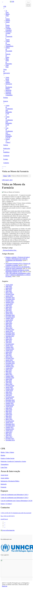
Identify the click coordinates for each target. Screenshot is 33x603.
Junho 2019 (9, 393)
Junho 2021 (9, 369)
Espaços (5, 101)
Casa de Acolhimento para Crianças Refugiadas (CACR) (16, 500)
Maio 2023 (9, 341)
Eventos (5, 159)
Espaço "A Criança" (6, 503)
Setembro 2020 (10, 377)
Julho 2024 (9, 321)
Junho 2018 (9, 409)
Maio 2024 (9, 325)
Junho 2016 (9, 414)
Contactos (5, 163)
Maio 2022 (9, 353)
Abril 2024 (9, 326)
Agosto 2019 (9, 390)
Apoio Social (7, 78)
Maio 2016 (9, 416)
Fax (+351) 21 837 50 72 (8, 516)
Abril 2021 (9, 373)
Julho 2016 (9, 413)
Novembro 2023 (10, 334)
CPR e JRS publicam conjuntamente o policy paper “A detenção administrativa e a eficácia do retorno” (18, 274)
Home (5, 176)
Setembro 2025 (10, 302)
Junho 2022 (9, 352)
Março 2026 (9, 292)
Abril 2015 (9, 435)
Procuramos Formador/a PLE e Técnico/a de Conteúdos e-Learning (18, 264)
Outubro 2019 (9, 389)
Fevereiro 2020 (10, 385)
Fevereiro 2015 (10, 438)
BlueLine (4, 586)
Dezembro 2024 (10, 315)
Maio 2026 (9, 289)
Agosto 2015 (9, 430)
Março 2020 (9, 384)
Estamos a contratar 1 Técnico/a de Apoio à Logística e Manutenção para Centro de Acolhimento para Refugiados (18, 258)
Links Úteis (7, 66)
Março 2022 (9, 357)
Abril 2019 (9, 395)
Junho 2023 (9, 339)
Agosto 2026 (9, 284)
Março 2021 (9, 374)
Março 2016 (9, 419)
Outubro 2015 (9, 427)
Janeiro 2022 (9, 360)
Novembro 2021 (10, 363)
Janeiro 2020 (9, 387)
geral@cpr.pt (4, 519)
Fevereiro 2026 (10, 294)
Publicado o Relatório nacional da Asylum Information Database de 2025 (17, 270)
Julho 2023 (9, 337)
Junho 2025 (9, 307)
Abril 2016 (9, 417)
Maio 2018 (9, 411)
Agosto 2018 (9, 406)
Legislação (5, 155)
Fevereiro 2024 (10, 329)
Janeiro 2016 (9, 422)
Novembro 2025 (10, 299)
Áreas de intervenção (5, 71)
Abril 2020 (9, 382)
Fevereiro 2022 (10, 358)
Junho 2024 (9, 323)
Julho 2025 (9, 305)
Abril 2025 (9, 310)
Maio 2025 (9, 309)
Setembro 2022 (10, 349)
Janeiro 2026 (9, 296)
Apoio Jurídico (8, 81)
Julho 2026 (9, 286)
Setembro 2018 (10, 405)
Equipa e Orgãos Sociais (8, 24)
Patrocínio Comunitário (9, 94)
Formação (8, 92)
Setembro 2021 (10, 366)
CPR (4, 6)
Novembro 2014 (10, 440)
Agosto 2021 (9, 368)
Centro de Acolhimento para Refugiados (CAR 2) (14, 497)
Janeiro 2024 (9, 331)
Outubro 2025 (9, 301)
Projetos (5, 97)
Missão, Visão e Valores (7, 452)
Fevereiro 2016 (10, 421)
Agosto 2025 (9, 304)
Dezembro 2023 (10, 333)
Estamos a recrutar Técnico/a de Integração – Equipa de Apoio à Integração (18, 267)
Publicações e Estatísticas (5, 150)
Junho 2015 (9, 432)
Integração (8, 90)
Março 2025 (9, 312)
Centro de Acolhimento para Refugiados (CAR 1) (14, 494)
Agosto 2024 (9, 320)
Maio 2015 (9, 433)
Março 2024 (9, 328)
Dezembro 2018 (10, 400)
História (8, 20)
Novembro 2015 (10, 425)
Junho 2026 (9, 288)
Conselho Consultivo (9, 29)
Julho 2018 (9, 408)
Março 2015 (9, 437)
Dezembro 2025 (10, 297)
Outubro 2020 (9, 376)
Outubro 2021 (9, 365)
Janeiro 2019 (9, 398)
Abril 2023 (9, 342)
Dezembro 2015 (10, 424)
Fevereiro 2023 (10, 344)
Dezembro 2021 (10, 361)
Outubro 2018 (9, 403)
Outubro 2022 (9, 347)
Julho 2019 (9, 392)
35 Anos (7, 11)
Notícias (5, 145)
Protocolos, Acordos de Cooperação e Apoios (9, 35)
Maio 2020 (9, 381)
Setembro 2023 (10, 336)
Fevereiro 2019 (10, 397)
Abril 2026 (9, 291)
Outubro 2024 (9, 318)
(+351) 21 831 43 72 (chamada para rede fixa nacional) (16, 513)
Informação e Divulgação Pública (9, 86)
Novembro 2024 (10, 317)
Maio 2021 (9, 371)
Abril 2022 (9, 355)
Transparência (9, 46)
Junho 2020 (9, 379)
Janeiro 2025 (9, 313)
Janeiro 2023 (9, 345)
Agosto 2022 (9, 350)
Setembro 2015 (10, 429)
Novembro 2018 (10, 401)
